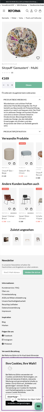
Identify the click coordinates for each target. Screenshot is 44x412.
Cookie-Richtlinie (18, 392)
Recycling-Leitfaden (10, 304)
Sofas (21, 18)
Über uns (5, 291)
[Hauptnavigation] (4, 11)
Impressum (6, 311)
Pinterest (8, 344)
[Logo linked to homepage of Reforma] (14, 11)
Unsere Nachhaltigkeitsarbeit (14, 301)
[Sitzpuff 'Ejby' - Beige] (9, 154)
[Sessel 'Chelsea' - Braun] (9, 199)
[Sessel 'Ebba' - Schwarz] (26, 199)
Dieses (28, 85)
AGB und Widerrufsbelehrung (14, 298)
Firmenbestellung (9, 294)
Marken (5, 325)
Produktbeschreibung (15, 99)
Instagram (8, 340)
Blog (4, 322)
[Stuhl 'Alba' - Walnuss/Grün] (17, 239)
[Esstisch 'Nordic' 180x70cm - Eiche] (27, 239)
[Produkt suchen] (27, 11)
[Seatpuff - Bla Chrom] (26, 154)
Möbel (14, 18)
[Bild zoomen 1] (22, 42)
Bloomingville (9, 64)
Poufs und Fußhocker (34, 18)
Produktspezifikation (15, 131)
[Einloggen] (31, 11)
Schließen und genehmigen (19, 403)
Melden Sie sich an (32, 272)
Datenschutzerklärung (11, 308)
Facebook (8, 335)
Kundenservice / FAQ (10, 288)
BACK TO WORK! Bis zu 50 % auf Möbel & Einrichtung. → (22, 1)
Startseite (5, 18)
